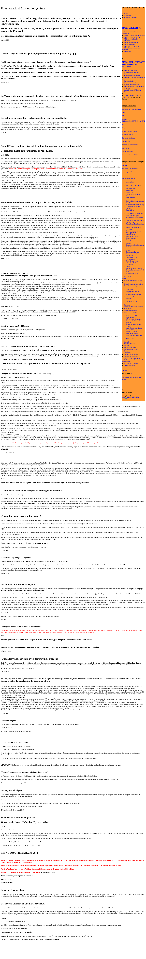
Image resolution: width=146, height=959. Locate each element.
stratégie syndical (129, 347)
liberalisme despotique (131, 286)
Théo (126, 354)
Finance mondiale (131, 254)
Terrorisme (127, 353)
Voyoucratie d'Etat (130, 365)
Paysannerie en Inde (130, 310)
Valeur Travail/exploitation (132, 37)
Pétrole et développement (134, 319)
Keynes (124, 128)
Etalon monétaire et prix (131, 42)
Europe (128, 250)
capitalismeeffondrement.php (135, 204)
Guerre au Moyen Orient (134, 268)
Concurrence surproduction (134, 213)
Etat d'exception (139, 245)
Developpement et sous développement (133, 232)
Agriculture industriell (133, 185)
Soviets (126, 345)
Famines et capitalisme (131, 83)
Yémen (124, 370)
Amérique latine (131, 189)
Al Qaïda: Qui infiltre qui (130, 168)
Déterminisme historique (132, 72)
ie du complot (132, 354)
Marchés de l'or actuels (131, 46)
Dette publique (130, 234)
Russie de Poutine (131, 331)
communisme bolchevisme (134, 217)
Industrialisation (129, 81)
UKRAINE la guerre (131, 363)
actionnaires (130, 182)
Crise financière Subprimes (135, 224)
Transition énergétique (131, 356)
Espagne (128, 243)
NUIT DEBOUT (131, 301)
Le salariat (127, 51)
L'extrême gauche (127, 134)
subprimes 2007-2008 (131, 349)
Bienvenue (127, 15)
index (126, 14)
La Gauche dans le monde (130, 131)
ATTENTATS (130, 192)
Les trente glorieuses (128, 138)
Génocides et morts (132, 261)
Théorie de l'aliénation (131, 39)
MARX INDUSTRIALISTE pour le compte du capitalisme (133, 64)
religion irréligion (127, 151)
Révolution (125, 148)
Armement (129, 190)
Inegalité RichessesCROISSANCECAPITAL (133, 120)
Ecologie (129, 240)
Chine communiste (130, 92)
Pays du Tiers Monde (131, 312)
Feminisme (129, 255)
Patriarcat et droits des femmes (133, 307)
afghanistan (129, 172)
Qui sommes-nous (130, 17)
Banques (129, 196)
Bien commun (130, 198)
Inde (127, 272)
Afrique (124, 165)
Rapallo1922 (130, 330)
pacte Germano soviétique (134, 328)
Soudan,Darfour (129, 344)
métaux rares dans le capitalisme (132, 292)
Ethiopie (128, 247)
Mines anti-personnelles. (133, 294)
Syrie (126, 351)
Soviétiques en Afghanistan (132, 90)
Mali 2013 (129, 289)
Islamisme (125, 116)
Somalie (126, 342)
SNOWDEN (130, 338)
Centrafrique (130, 210)
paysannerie (128, 308)
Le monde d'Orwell (132, 273)
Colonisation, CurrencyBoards (131, 109)
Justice (124, 124)
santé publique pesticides (134, 335)
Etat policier (130, 245)
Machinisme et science (131, 70)
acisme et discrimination (130, 145)
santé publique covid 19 (133, 215)
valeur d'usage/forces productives (134, 35)
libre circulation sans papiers (133, 280)
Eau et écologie (131, 238)
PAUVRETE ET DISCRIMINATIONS (133, 316)
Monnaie (127, 41)
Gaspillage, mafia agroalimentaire (131, 258)
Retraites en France (132, 333)
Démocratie (128, 74)
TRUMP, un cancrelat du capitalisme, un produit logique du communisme (132, 360)
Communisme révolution (132, 76)
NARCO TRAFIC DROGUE (132, 297)
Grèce (128, 266)
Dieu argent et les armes (133, 236)
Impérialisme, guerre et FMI (135, 270)
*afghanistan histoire (128, 178)
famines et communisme (131, 84)
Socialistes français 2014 (130, 155)
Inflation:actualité (129, 44)
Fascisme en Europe (132, 252)
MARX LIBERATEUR (131, 28)
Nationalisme (126, 141)
